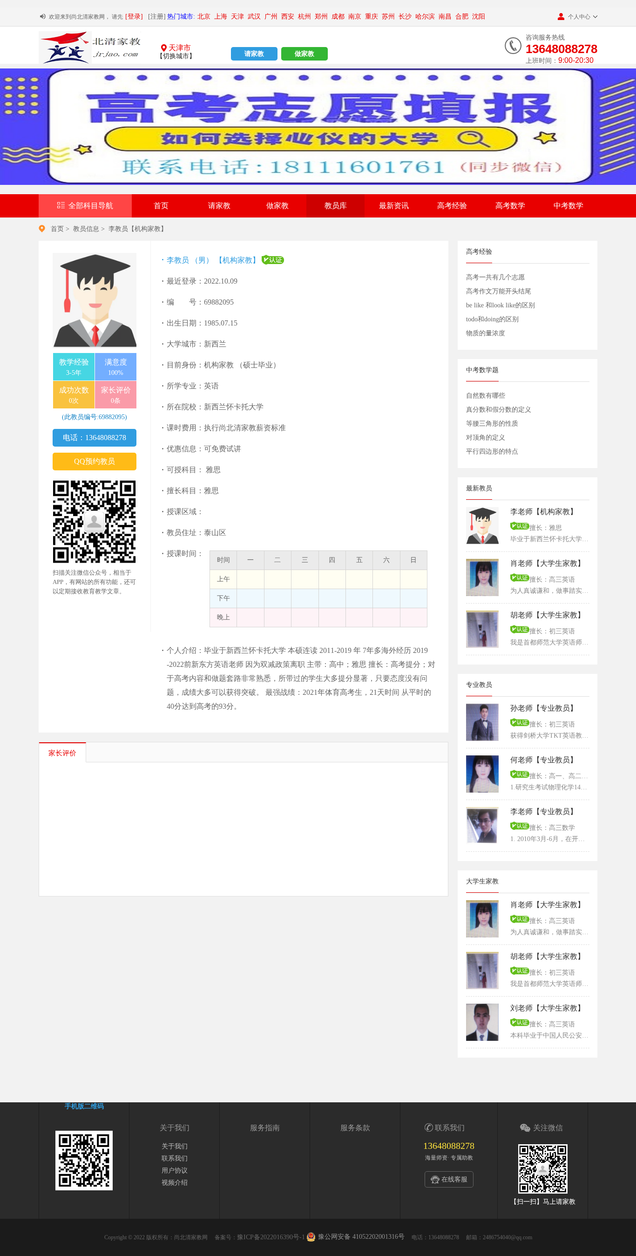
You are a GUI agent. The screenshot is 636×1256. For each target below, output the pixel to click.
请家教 (254, 53)
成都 (338, 16)
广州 (270, 16)
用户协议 (175, 1170)
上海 (220, 16)
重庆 (371, 16)
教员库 (336, 206)
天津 (237, 16)
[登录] (134, 16)
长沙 (405, 16)
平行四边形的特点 (492, 451)
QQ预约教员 (94, 461)
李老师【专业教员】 (543, 811)
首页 (161, 206)
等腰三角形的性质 (492, 423)
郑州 (321, 16)
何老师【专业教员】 (543, 760)
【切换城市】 (176, 56)
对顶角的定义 (485, 437)
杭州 (304, 16)
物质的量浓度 (485, 333)
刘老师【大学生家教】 (547, 1008)
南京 (354, 16)
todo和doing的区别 (492, 319)
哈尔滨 (425, 16)
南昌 (445, 16)
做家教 (304, 53)
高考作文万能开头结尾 (498, 291)
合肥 (461, 16)
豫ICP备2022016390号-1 (271, 1237)
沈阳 (478, 16)
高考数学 (510, 206)
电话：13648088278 (94, 437)
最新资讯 (394, 206)
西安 (287, 16)
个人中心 (579, 17)
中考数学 (568, 206)
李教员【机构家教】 (137, 228)
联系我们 (175, 1158)
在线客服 (454, 1179)
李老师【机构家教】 (543, 512)
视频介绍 (175, 1182)
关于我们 (175, 1146)
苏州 (388, 16)
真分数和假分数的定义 (498, 409)
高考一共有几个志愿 (495, 277)
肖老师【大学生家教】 (547, 563)
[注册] (157, 16)
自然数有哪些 (485, 395)
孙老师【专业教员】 (543, 708)
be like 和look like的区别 (500, 305)
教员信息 (86, 228)
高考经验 (452, 206)
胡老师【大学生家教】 (547, 615)
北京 (203, 16)
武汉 (254, 16)
